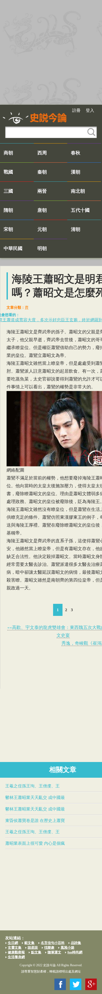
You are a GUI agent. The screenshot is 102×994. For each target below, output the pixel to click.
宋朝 (8, 229)
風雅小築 (67, 947)
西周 (42, 153)
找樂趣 (49, 947)
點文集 (36, 952)
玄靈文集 (14, 947)
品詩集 (76, 943)
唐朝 (42, 210)
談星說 (33, 947)
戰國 (8, 172)
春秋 (75, 153)
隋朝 (8, 210)
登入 (90, 110)
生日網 (13, 943)
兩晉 (42, 191)
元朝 (42, 229)
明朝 (42, 248)
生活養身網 (16, 957)
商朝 (8, 153)
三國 (8, 191)
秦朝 (42, 172)
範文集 (29, 943)
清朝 (75, 229)
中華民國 (13, 248)
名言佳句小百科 (53, 943)
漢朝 (75, 172)
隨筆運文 (54, 952)
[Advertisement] (51, 52)
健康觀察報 (16, 952)
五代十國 (80, 210)
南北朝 (78, 191)
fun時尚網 (74, 952)
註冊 (76, 110)
